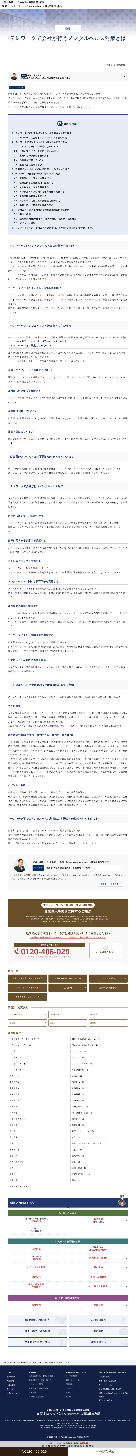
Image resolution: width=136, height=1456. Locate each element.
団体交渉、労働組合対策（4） (85, 1045)
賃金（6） (76, 1162)
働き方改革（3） (17, 1082)
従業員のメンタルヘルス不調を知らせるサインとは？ (40, 169)
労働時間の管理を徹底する (30, 196)
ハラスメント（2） (18, 1057)
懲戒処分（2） (16, 1131)
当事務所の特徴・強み (37, 1342)
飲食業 (12, 1023)
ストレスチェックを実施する (31, 187)
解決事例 (99, 1331)
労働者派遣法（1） (80, 1107)
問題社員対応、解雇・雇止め (68, 978)
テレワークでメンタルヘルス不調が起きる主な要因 (39, 142)
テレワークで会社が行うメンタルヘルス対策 (36, 174)
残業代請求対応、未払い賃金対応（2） (89, 1143)
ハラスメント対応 (108, 978)
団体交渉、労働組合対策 (28, 988)
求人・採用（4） (17, 1150)
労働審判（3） (78, 1094)
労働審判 (68, 988)
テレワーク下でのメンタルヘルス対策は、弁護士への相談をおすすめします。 (53, 228)
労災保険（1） (16, 1113)
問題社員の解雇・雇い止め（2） (86, 1039)
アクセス (10, 1389)
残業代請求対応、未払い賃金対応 (27, 978)
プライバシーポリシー (107, 1385)
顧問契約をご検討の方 (37, 1319)
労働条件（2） (78, 1100)
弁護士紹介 (11, 1381)
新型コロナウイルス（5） (83, 1131)
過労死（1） (15, 1174)
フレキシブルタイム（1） (21, 1064)
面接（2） (76, 1180)
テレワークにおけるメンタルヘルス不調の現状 (40, 137)
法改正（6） (77, 1150)
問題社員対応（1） (18, 1119)
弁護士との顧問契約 (108, 988)
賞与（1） (14, 1168)
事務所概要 (11, 1377)
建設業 (93, 1023)
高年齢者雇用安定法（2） (21, 1186)
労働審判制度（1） (18, 1100)
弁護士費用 (11, 1385)
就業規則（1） (78, 1125)
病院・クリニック (57, 1014)
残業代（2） (15, 1143)
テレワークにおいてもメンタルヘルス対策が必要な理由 (42, 133)
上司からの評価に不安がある (31, 155)
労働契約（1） (78, 1088)
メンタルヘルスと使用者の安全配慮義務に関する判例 (40, 210)
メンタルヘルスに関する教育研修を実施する (39, 192)
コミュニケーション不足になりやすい (36, 146)
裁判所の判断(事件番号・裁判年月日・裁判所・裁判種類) (45, 219)
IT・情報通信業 (16, 1014)
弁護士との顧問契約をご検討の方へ (112, 1372)
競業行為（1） (78, 1156)
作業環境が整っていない (29, 160)
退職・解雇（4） (79, 1168)
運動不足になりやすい (28, 165)
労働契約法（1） (17, 1094)
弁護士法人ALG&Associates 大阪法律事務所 (71, 1437)
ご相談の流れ (98, 1319)
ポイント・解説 (24, 223)
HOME (9, 1372)
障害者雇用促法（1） (81, 1174)
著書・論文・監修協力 (37, 1331)
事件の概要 (22, 214)
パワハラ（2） (78, 1057)
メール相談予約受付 (105, 952)
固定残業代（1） (17, 1125)
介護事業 (93, 1014)
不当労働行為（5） (80, 1070)
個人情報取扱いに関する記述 (110, 1389)
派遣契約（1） (16, 1156)
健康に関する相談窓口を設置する (33, 183)
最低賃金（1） (16, 1137)
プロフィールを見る (110, 884)
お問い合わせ (12, 1393)
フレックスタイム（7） (82, 1064)
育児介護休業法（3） (19, 1162)
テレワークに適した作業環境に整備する (37, 201)
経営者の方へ (98, 1342)
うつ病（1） (15, 1051)
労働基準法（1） (17, 1088)
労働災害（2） (16, 1107)
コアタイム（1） (79, 1051)
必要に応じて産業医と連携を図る (33, 205)
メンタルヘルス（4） (19, 1070)
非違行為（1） (16, 1180)
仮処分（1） (15, 1076)
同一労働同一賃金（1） (82, 1113)
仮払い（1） (77, 1076)
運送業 (52, 1023)
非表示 (73, 124)
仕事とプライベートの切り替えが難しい (37, 151)
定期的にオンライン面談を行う (32, 178)
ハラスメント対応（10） (21, 1045)
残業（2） (76, 1137)
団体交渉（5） (78, 1119)
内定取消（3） (78, 1082)
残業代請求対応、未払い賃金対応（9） (27, 1039)
